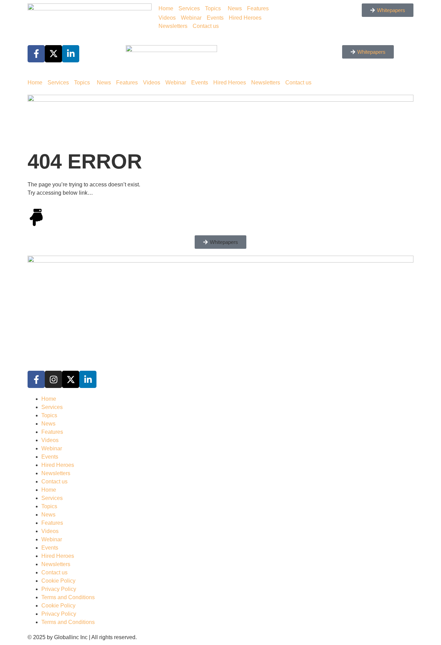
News (235, 8)
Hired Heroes (245, 18)
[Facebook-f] (36, 379)
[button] (220, 242)
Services (189, 8)
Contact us (206, 26)
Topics (213, 8)
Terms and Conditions (68, 597)
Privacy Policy (58, 589)
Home (165, 8)
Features (258, 8)
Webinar (191, 18)
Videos (167, 18)
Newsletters (172, 26)
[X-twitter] (70, 379)
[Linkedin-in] (87, 379)
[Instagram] (53, 379)
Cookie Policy (58, 581)
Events (215, 18)
